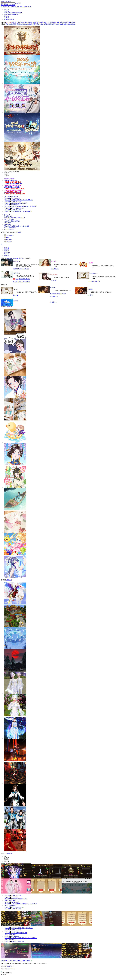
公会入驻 (26, 269)
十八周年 (8, 22)
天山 (14, 282)
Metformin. (9, 258)
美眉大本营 (54, 274)
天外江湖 (8, 24)
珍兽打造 (35, 22)
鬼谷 (14, 279)
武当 (25, 282)
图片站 (53, 269)
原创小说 (7, 205)
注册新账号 (12, 5)
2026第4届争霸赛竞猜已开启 (19, 203)
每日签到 (6, 17)
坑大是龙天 (9, 235)
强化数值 (40, 24)
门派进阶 (13, 24)
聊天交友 (7, 201)
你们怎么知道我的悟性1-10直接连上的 (22, 200)
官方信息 (15, 289)
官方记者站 (92, 273)
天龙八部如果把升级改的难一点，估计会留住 (24, 206)
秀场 (52, 280)
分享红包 (8, 241)
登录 (2, 5)
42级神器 (30, 22)
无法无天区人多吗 (16, 210)
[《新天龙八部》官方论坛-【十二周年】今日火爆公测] (16, 6)
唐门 (25, 279)
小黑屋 (2, 960)
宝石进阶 (30, 24)
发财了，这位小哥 (16, 201)
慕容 (20, 282)
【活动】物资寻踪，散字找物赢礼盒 (21, 211)
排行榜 (9, 19)
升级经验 (40, 22)
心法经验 (51, 22)
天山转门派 (14, 196)
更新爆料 (91, 281)
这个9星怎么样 (15, 198)
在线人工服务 (62, 293)
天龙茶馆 (15, 261)
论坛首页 (6, 9)
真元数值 (46, 24)
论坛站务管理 (54, 296)
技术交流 (7, 196)
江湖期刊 (15, 269)
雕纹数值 (51, 24)
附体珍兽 (62, 22)
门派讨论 (15, 273)
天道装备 (72, 24)
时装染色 (67, 22)
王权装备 (67, 24)
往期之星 (18, 232)
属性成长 (46, 22)
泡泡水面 (8, 239)
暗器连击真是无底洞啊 (17, 208)
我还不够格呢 (15, 205)
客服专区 (52, 287)
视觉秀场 (53, 261)
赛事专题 (97, 281)
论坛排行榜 (7, 252)
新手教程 (6, 250)
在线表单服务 (54, 293)
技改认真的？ (7, 222)
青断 (7, 237)
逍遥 (28, 279)
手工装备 (56, 22)
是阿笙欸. (21, 258)
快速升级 (13, 22)
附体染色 (72, 22)
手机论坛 (13, 13)
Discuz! (9, 966)
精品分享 (7, 198)
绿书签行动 (53, 302)
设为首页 (3, 1)
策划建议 (90, 289)
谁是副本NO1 (12, 905)
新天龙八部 (8, 960)
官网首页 (6, 11)
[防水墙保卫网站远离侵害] (31, 960)
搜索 (16, 3)
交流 (6, 905)
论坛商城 (11, 14)
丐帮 (22, 279)
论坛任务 (6, 16)
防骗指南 (6, 249)
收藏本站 (8, 1)
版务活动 (7, 211)
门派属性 (19, 22)
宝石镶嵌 (24, 22)
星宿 (17, 282)
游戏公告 (15, 295)
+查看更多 (9, 306)
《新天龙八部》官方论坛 (23, 960)
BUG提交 (90, 295)
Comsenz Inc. (11, 968)
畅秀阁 (91, 263)
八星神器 (35, 24)
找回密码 (6, 5)
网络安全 (15, 300)
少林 (17, 279)
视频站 (57, 269)
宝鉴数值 (62, 24)
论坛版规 (6, 247)
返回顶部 (3, 974)
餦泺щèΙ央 (15, 258)
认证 (55, 280)
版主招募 (6, 255)
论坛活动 (6, 254)
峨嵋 (20, 279)
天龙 (22, 282)
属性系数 (19, 24)
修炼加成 (24, 24)
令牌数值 (56, 24)
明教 (28, 282)
